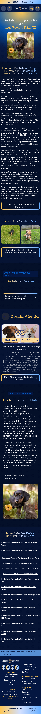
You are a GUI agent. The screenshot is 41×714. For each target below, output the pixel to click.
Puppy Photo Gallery (29, 667)
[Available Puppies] (9, 8)
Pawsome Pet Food (28, 700)
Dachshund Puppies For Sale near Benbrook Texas (18, 624)
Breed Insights (27, 681)
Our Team (25, 672)
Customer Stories (28, 669)
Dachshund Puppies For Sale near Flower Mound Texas (20, 580)
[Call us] (31, 8)
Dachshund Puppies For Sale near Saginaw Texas (20, 568)
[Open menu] (3, 8)
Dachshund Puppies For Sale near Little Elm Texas (18, 609)
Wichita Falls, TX (33, 652)
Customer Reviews (28, 664)
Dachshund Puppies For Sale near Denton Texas (20, 558)
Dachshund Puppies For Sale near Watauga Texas (20, 595)
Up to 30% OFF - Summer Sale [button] (20, 2)
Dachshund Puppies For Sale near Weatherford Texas (19, 551)
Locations (20, 652)
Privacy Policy (31, 711)
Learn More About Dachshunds (14, 477)
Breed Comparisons (29, 684)
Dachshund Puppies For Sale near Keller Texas (20, 574)
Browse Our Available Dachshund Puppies (16, 297)
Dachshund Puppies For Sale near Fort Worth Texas (19, 601)
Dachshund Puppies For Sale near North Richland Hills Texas (20, 616)
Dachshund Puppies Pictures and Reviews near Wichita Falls (20, 251)
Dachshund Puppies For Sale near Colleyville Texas (18, 640)
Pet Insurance (26, 695)
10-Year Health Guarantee (27, 691)
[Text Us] (37, 8)
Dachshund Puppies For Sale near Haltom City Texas (19, 632)
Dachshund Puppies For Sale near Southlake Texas (18, 588)
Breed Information (28, 678)
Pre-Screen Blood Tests (30, 697)
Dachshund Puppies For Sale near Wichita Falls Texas (19, 543)
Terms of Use (31, 709)
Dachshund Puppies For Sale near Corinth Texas (20, 563)
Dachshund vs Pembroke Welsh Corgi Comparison (20, 348)
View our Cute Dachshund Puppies (20, 205)
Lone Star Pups (7, 652)
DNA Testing (26, 702)
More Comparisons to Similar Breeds (19, 378)
